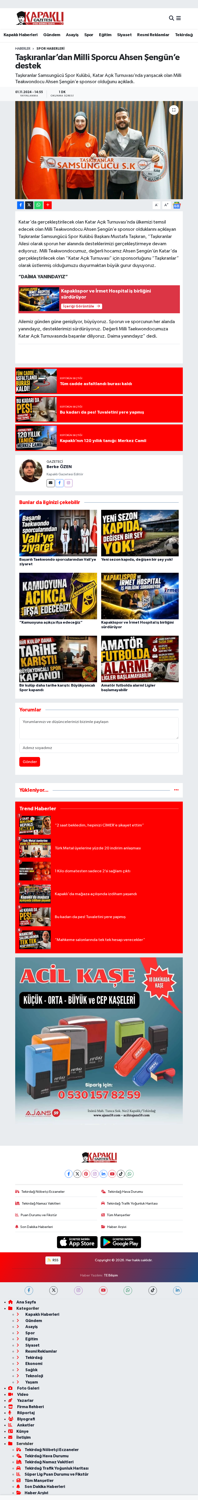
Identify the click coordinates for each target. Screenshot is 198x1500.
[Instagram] (68, 483)
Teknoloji (34, 1376)
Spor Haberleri (50, 48)
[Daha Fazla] (48, 205)
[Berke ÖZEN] (30, 471)
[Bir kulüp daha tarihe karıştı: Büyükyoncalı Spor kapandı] (58, 659)
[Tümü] (176, 790)
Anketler (25, 1425)
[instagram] (78, 1290)
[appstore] (77, 1242)
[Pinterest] (86, 1174)
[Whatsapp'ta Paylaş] (38, 205)
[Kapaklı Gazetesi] (39, 18)
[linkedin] (177, 1290)
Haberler (22, 48)
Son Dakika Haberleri (36, 1227)
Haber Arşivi (116, 1227)
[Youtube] (112, 1174)
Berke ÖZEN (59, 467)
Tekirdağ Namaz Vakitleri (41, 1203)
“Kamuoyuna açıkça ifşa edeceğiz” (51, 622)
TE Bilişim (111, 1275)
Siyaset (124, 35)
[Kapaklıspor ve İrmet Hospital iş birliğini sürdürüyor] (140, 596)
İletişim (23, 1437)
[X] (77, 1174)
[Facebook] (60, 483)
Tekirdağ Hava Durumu (125, 1191)
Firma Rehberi (30, 1407)
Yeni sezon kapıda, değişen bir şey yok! (137, 559)
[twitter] (53, 1290)
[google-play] (120, 1242)
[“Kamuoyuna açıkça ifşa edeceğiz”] (58, 596)
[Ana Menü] (178, 18)
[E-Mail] (51, 483)
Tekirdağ (184, 35)
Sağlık (31, 1370)
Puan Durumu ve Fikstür (39, 1215)
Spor (88, 35)
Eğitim (105, 35)
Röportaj (25, 1413)
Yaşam (31, 1382)
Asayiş (72, 35)
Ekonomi (33, 1364)
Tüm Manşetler (118, 1215)
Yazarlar (25, 1400)
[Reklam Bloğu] (99, 1041)
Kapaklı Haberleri (21, 35)
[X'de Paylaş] (29, 205)
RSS (55, 1260)
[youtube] (103, 1290)
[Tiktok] (121, 1174)
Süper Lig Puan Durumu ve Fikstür (57, 1474)
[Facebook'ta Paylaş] (20, 205)
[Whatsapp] (130, 1174)
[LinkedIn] (103, 1174)
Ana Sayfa (26, 1302)
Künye (22, 1431)
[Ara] (171, 18)
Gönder (30, 762)
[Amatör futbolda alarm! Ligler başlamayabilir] (140, 659)
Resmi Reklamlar (153, 35)
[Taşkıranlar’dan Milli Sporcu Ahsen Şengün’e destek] (99, 150)
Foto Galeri (27, 1388)
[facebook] (29, 1290)
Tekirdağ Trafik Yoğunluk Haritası (132, 1203)
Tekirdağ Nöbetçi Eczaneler (43, 1191)
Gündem (51, 35)
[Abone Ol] (177, 205)
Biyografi (25, 1419)
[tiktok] (152, 1290)
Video (22, 1394)
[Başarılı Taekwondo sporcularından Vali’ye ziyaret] (58, 533)
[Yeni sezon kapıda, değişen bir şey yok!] (140, 533)
